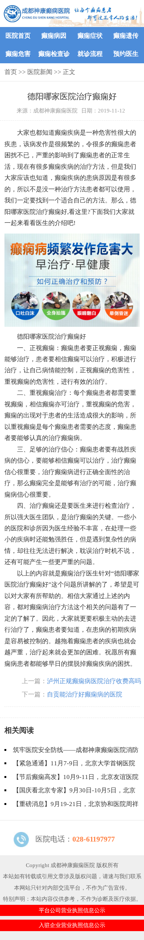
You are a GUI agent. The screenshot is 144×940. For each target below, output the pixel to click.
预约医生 (125, 53)
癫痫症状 (90, 35)
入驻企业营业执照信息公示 (72, 925)
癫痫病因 (53, 35)
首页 (10, 71)
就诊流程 (90, 53)
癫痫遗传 (125, 35)
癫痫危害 (18, 53)
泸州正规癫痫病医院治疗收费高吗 (94, 681)
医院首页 (18, 35)
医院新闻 (39, 71)
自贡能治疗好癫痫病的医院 (84, 694)
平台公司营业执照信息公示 (72, 910)
